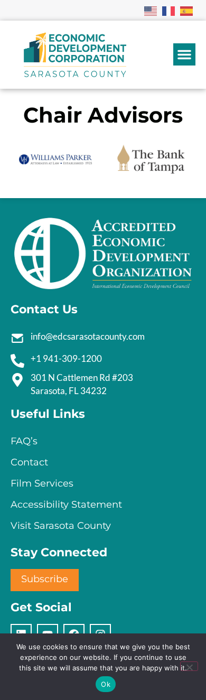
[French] (169, 10)
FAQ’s (24, 441)
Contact (29, 462)
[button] (184, 54)
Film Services (42, 483)
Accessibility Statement (66, 504)
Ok (105, 684)
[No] (189, 666)
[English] (151, 10)
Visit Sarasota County (61, 525)
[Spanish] (187, 10)
